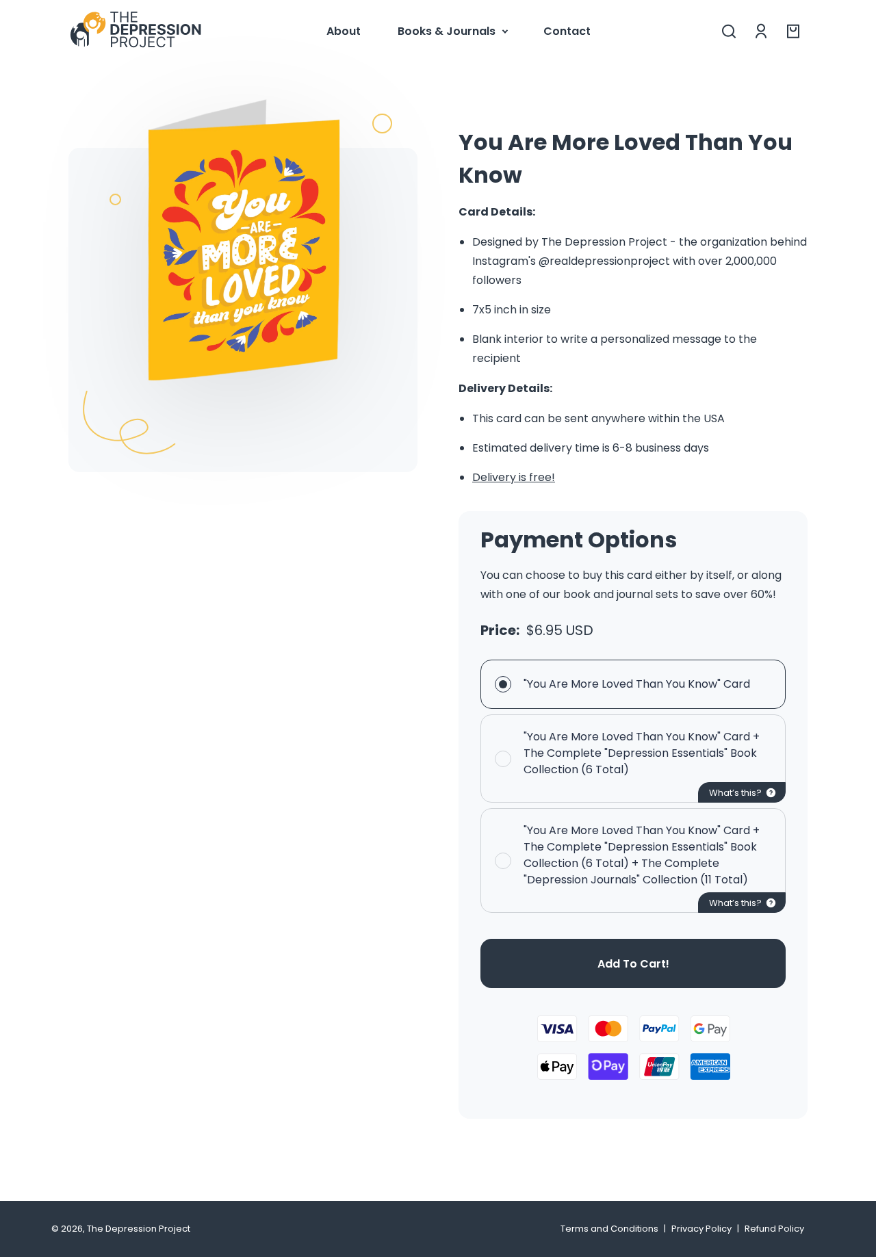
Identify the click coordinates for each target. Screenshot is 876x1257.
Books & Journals (446, 31)
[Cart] (793, 31)
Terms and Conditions (609, 1228)
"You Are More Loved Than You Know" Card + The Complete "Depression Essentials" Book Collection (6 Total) (642, 753)
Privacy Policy (701, 1228)
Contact (567, 31)
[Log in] (761, 31)
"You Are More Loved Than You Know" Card (637, 684)
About (343, 31)
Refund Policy (774, 1228)
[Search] (728, 31)
